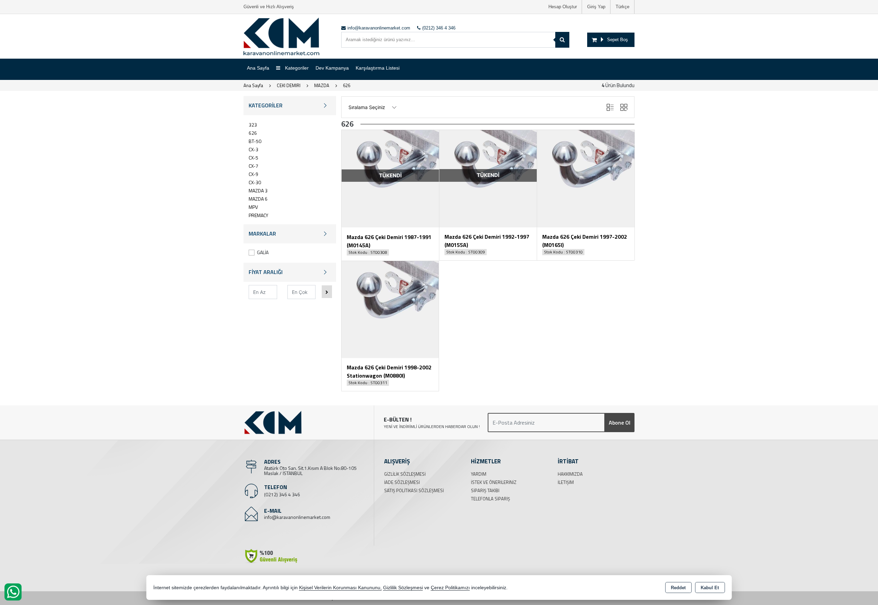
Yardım (478, 474)
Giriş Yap (596, 6)
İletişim (566, 482)
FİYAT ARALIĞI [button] (266, 272)
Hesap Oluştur (562, 6)
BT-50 (255, 141)
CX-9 (253, 174)
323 (253, 124)
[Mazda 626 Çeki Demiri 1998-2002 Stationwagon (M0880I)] (390, 309)
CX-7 (253, 165)
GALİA (263, 252)
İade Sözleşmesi (402, 482)
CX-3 (253, 149)
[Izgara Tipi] (624, 107)
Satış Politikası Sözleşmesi (414, 490)
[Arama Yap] (562, 40)
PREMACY (258, 215)
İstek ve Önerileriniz (494, 482)
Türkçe (622, 6)
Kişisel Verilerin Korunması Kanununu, (340, 587)
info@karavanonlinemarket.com (297, 517)
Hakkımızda (570, 474)
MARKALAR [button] (262, 233)
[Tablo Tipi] (610, 107)
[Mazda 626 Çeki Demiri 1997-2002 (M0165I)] (585, 178)
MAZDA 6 (258, 198)
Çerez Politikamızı (450, 587)
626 (253, 133)
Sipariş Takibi (485, 490)
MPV (253, 207)
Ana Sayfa (258, 68)
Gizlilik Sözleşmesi (405, 474)
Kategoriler (296, 68)
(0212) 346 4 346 (282, 494)
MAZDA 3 (258, 190)
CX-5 (253, 157)
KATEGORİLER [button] (266, 105)
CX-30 (255, 182)
